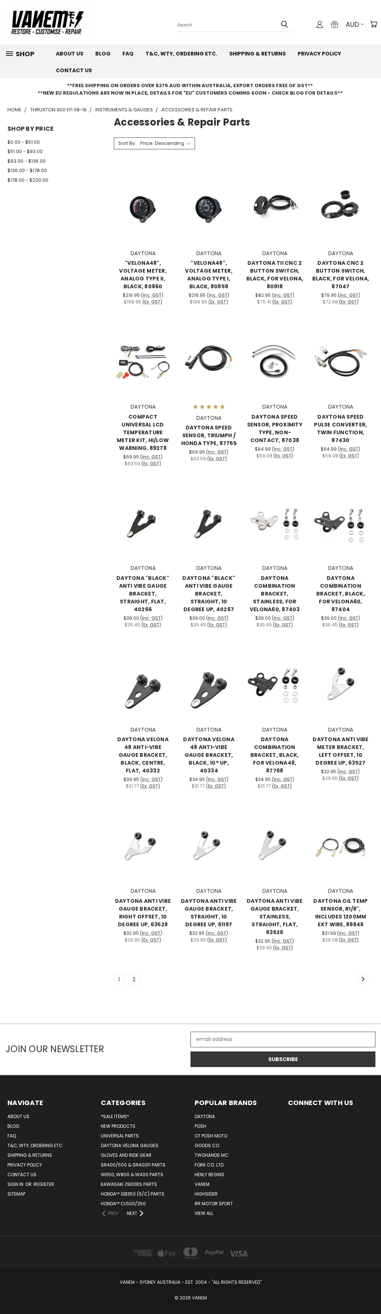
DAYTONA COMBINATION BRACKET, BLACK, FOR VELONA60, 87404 (340, 593)
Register (43, 1184)
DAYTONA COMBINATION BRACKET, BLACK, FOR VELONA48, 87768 (274, 755)
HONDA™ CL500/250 (123, 1203)
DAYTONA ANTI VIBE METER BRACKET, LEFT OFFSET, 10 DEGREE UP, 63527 (340, 751)
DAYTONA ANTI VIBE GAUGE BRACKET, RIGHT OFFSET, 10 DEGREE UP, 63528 (143, 912)
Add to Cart (143, 219)
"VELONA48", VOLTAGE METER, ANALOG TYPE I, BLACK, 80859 (209, 274)
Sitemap (16, 1194)
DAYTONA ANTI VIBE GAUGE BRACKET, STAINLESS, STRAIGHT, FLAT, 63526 (274, 916)
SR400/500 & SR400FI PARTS (133, 1165)
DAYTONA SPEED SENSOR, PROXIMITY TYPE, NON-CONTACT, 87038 (274, 428)
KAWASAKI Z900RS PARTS (129, 1184)
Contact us (74, 70)
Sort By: (127, 143)
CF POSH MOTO (211, 1136)
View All (204, 1213)
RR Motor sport (214, 1203)
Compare (140, 205)
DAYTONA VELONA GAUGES (130, 1145)
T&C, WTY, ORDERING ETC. (181, 53)
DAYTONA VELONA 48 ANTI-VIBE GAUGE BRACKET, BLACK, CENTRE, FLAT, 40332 (143, 755)
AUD (352, 24)
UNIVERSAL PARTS (120, 1136)
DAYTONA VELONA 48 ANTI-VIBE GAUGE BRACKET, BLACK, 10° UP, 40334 (208, 755)
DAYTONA (205, 1116)
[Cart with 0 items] (373, 24)
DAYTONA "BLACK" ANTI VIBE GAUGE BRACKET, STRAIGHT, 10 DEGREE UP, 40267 (208, 593)
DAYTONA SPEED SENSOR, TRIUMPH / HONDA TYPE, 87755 (209, 435)
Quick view (143, 190)
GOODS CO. (207, 1145)
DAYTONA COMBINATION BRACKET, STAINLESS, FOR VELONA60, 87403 (275, 593)
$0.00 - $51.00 (23, 142)
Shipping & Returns (257, 53)
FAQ (128, 53)
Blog (103, 53)
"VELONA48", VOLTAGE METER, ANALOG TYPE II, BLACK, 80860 (143, 274)
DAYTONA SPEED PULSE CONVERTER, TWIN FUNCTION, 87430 (340, 428)
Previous (370, 1291)
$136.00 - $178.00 (27, 170)
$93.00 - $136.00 (26, 161)
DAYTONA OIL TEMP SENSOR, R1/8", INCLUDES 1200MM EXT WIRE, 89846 (340, 912)
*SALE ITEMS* (115, 1116)
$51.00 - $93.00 (25, 151)
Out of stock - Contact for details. (143, 372)
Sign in (16, 1184)
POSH (200, 1126)
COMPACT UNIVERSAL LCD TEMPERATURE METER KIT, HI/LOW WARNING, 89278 (143, 432)
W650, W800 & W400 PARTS (132, 1174)
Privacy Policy (319, 53)
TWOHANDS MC (211, 1155)
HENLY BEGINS (209, 1174)
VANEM (202, 1184)
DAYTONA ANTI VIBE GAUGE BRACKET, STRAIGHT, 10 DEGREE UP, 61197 (209, 912)
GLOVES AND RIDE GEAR (126, 1155)
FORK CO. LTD (209, 1165)
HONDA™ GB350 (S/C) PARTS (132, 1194)
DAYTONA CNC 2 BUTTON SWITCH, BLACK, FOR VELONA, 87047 (340, 274)
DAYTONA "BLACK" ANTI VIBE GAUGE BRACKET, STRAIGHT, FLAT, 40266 (142, 593)
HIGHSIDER (206, 1194)
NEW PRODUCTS (118, 1126)
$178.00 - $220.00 (27, 180)
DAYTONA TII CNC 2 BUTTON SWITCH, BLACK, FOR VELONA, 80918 (275, 274)
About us (69, 53)
